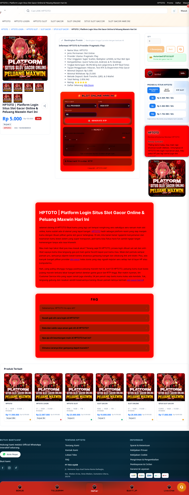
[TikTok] (16, 467)
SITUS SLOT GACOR (61, 29)
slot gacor (75, 259)
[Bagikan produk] (45, 106)
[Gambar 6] (18, 98)
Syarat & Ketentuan (140, 445)
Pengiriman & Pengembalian (144, 459)
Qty (149, 37)
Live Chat (169, 491)
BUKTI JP (132, 491)
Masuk (186, 2)
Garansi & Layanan (139, 469)
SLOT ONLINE (74, 21)
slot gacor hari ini (135, 280)
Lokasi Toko (71, 455)
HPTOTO (161, 2)
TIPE (100, 102)
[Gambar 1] (7, 87)
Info (182, 73)
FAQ (67, 459)
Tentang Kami (72, 445)
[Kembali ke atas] (182, 480)
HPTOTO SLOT (40, 21)
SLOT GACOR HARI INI (119, 21)
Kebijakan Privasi (138, 450)
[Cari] (28, 10)
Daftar (178, 2)
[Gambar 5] (7, 98)
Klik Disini (89, 85)
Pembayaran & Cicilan (141, 464)
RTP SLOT (180, 90)
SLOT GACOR (57, 21)
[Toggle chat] (181, 487)
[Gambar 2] (18, 87)
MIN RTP (68, 110)
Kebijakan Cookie (138, 455)
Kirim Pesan (12, 454)
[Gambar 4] (39, 87)
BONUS (20, 491)
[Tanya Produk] (180, 49)
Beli (171, 49)
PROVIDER (69, 102)
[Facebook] (2, 467)
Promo (170, 2)
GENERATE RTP (97, 121)
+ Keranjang (156, 49)
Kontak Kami (71, 450)
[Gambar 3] (29, 87)
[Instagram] (9, 467)
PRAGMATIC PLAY (153, 90)
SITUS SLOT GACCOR (94, 21)
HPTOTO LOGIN (22, 21)
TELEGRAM (57, 491)
